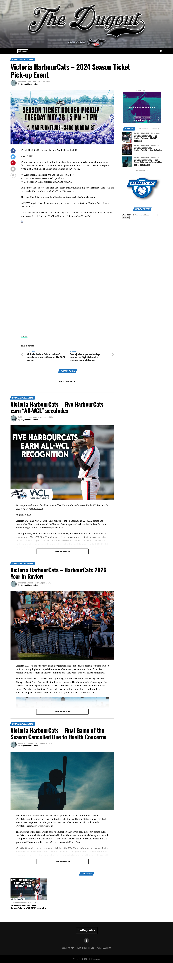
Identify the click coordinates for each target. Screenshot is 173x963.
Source (24, 336)
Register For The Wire (85, 947)
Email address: (128, 215)
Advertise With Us (104, 947)
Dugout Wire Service (29, 84)
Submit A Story (68, 947)
